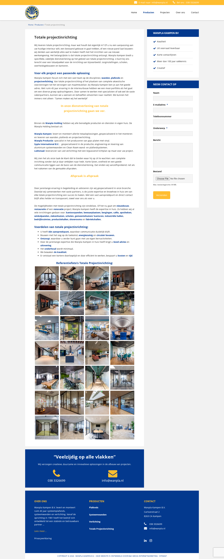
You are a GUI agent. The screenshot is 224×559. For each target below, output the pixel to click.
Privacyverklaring (43, 538)
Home (30, 24)
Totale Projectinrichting (101, 528)
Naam (156, 93)
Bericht (157, 140)
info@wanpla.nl (160, 2)
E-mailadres (160, 104)
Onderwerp (160, 128)
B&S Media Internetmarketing (143, 556)
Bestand (157, 171)
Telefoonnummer (162, 116)
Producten (39, 24)
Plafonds (93, 507)
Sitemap (163, 556)
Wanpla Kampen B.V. (84, 556)
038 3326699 (192, 2)
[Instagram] (151, 540)
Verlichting (94, 521)
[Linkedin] (146, 540)
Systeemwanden (98, 514)
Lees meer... (40, 531)
